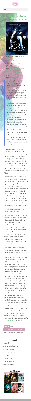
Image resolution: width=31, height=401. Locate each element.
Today (8, 329)
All (21, 329)
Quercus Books (17, 63)
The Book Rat (7, 358)
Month (17, 329)
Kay (7, 19)
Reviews (18, 19)
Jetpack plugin (7, 332)
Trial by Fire (8, 320)
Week (12, 329)
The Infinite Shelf (8, 361)
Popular (6, 326)
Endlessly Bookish (8, 349)
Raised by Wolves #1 (16, 61)
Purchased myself (15, 73)
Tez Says (6, 355)
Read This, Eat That (9, 352)
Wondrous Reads (8, 364)
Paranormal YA (15, 68)
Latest (12, 326)
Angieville (6, 343)
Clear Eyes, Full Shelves (10, 346)
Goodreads (13, 75)
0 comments (24, 19)
